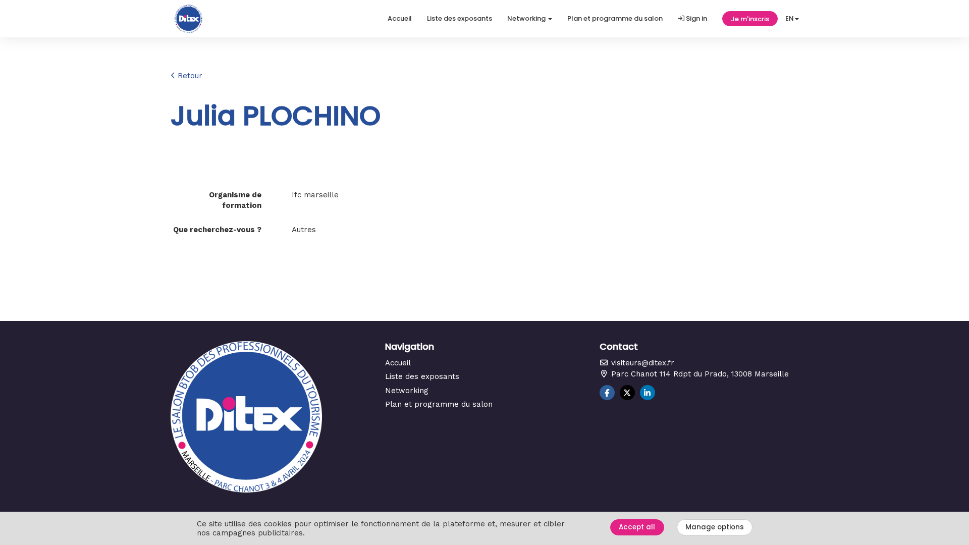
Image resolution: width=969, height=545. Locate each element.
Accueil (400, 18)
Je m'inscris (750, 19)
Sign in (695, 18)
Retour (188, 75)
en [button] (789, 18)
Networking (406, 390)
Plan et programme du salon (615, 18)
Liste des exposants (459, 18)
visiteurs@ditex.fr (641, 362)
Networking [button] (527, 18)
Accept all (637, 527)
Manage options (714, 527)
